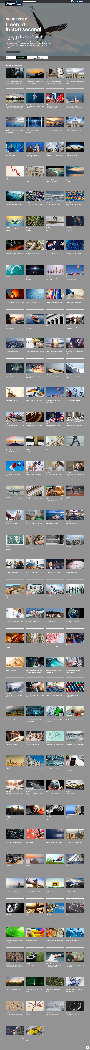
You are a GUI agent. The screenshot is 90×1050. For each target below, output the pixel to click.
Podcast (13, 33)
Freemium (8, 33)
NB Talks (18, 33)
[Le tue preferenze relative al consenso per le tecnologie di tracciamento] (87, 1047)
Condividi (17, 52)
